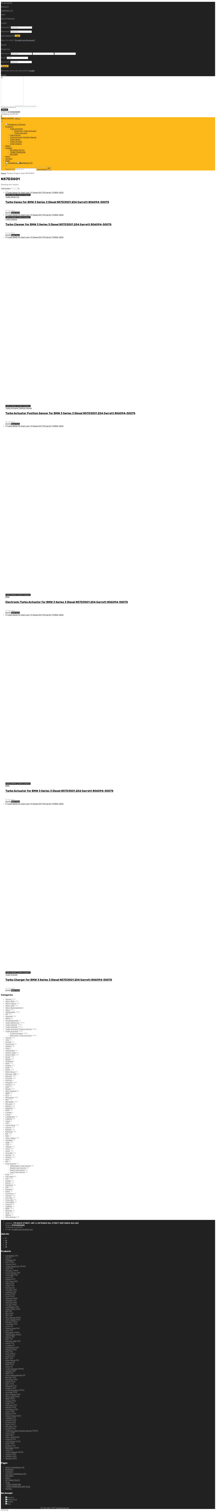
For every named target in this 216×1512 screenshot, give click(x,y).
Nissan (8, 1089)
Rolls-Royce (10, 1072)
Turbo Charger (16, 142)
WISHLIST (5, 7)
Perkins (8, 1085)
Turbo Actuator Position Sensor (23, 137)
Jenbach (9, 1140)
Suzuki (8, 1042)
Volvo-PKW (9, 1001)
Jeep (7, 1142)
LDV (7, 1123)
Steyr (7, 1048)
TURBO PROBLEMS (18, 152)
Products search (8, 107)
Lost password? (7, 36)
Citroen (8, 1196)
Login (32, 70)
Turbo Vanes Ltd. (12, 197)
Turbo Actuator (16, 129)
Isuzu (7, 1151)
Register (11, 19)
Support (8, 148)
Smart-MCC (10, 1055)
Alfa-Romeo (10, 1217)
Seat (7, 1063)
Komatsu (9, 1132)
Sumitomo (9, 1044)
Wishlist (8, 1489)
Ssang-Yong (10, 1053)
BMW (7, 597)
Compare (9, 1472)
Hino (7, 1159)
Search (4, 109)
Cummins (9, 1193)
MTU (7, 1095)
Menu (17, 118)
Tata (7, 1040)
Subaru (8, 1046)
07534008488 (14, 112)
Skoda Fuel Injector (18, 1168)
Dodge (8, 1181)
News (7, 157)
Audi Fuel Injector (17, 1172)
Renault (8, 1076)
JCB (7, 1144)
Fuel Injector (15, 135)
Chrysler (8, 1198)
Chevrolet (9, 1200)
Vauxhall (9, 1016)
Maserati (9, 1108)
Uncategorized (11, 1021)
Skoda (8, 1059)
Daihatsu (9, 1185)
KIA (6, 1134)
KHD (7, 1136)
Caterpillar (9, 1202)
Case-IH (8, 1204)
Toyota (8, 1038)
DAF (7, 1187)
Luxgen (8, 1112)
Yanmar (8, 999)
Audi (7, 1213)
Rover (7, 1070)
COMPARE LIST (7, 11)
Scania (8, 1065)
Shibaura (9, 1061)
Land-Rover (10, 1125)
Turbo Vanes (15, 139)
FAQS (7, 161)
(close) (3, 45)
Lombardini (10, 1117)
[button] (6, 166)
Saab (7, 1068)
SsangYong (10, 1050)
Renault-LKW (10, 1074)
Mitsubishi (9, 1097)
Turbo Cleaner (16, 144)
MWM (7, 1093)
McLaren (9, 1104)
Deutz (8, 1183)
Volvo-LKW (9, 1006)
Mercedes (9, 1102)
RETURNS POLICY (17, 150)
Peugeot (9, 1082)
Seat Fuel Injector (17, 1170)
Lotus (7, 1114)
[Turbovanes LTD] (12, 105)
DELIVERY (14, 154)
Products (9, 127)
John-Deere (10, 1138)
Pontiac (8, 1080)
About (8, 146)
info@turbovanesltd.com (22, 1229)
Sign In (4, 19)
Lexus (7, 1121)
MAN (7, 1110)
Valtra (7, 1018)
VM (6, 1014)
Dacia (7, 1191)
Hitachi (8, 1157)
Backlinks (9, 1470)
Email (3, 58)
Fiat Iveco (9, 1176)
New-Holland (10, 1091)
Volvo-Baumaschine (13, 1008)
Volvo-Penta (10, 1003)
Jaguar (8, 1147)
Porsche (8, 1078)
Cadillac (8, 1206)
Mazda (8, 1106)
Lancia (8, 1127)
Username (5, 27)
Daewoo (8, 1189)
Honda (8, 1155)
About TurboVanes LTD (14, 1467)
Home (3, 173)
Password (5, 31)
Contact (8, 159)
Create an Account (25, 40)
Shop (7, 1482)
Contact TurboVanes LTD (15, 1474)
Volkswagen (10, 1012)
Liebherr (8, 1119)
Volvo (7, 1010)
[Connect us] (5, 1238)
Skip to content (7, 118)
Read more (15, 213)
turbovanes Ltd (62, 1508)
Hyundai (8, 1153)
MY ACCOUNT (6, 3)
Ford (7, 1174)
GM (6, 1161)
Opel (7, 1087)
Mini (7, 1100)
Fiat (7, 1179)
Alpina (8, 1215)
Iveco (7, 1149)
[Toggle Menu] (2, 121)
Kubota (8, 1129)
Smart (8, 1057)
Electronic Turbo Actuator (25, 131)
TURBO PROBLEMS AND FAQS (17, 1487)
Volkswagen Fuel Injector (20, 1166)
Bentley (8, 1211)
